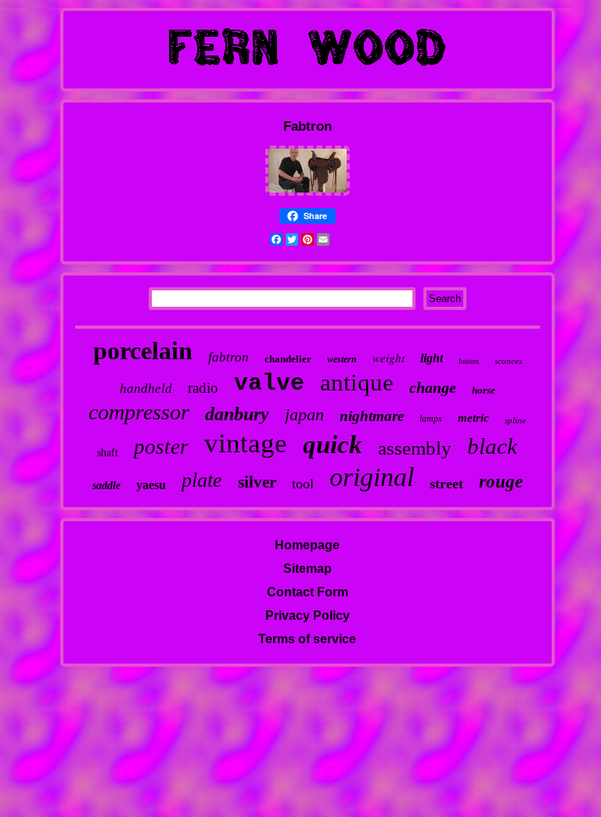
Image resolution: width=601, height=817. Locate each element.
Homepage (307, 545)
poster (161, 447)
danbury (237, 414)
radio (203, 388)
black (492, 446)
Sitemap (307, 568)
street (446, 483)
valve (269, 383)
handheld (146, 388)
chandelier (288, 359)
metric (473, 418)
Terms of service (307, 639)
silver (257, 482)
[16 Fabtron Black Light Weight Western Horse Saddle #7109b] (307, 193)
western (342, 359)
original (371, 476)
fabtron (228, 357)
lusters (469, 361)
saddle (106, 485)
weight (388, 357)
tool (303, 483)
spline (515, 420)
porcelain (143, 351)
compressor (138, 412)
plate (202, 480)
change (432, 387)
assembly (415, 448)
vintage (245, 443)
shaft (107, 453)
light (431, 358)
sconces (508, 360)
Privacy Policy (307, 615)
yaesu (151, 484)
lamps (430, 418)
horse (483, 390)
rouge (501, 481)
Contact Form (307, 592)
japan (304, 414)
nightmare (372, 416)
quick (332, 444)
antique (357, 382)
